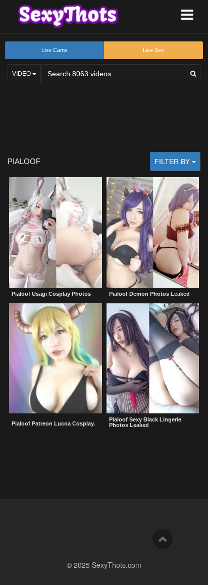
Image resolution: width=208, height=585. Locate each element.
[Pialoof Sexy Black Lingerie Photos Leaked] (153, 358)
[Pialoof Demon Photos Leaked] (153, 232)
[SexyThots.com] (68, 16)
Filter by (173, 161)
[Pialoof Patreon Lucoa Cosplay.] (55, 359)
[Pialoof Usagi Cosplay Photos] (55, 232)
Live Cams (54, 50)
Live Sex (153, 50)
